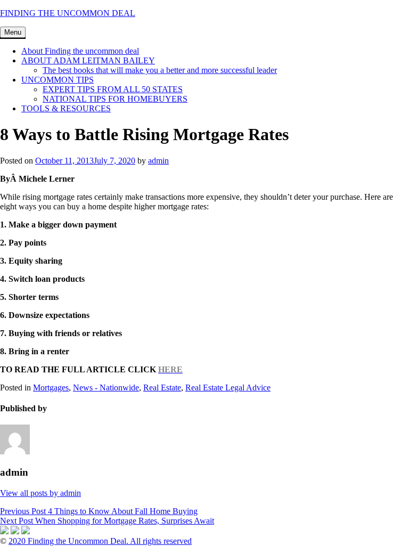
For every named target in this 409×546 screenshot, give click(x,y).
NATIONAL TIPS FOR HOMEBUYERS (115, 98)
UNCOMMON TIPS (57, 79)
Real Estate (162, 387)
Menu (12, 32)
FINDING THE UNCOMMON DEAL (67, 13)
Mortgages (51, 387)
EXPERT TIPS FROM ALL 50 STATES (113, 89)
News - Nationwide (106, 387)
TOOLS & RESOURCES (66, 108)
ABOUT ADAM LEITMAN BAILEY (88, 60)
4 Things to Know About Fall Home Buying (99, 511)
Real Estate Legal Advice (228, 387)
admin (158, 160)
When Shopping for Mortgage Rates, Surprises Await (107, 520)
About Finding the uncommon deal (80, 50)
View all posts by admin (40, 493)
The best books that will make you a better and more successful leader (160, 70)
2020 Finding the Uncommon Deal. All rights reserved (100, 540)
